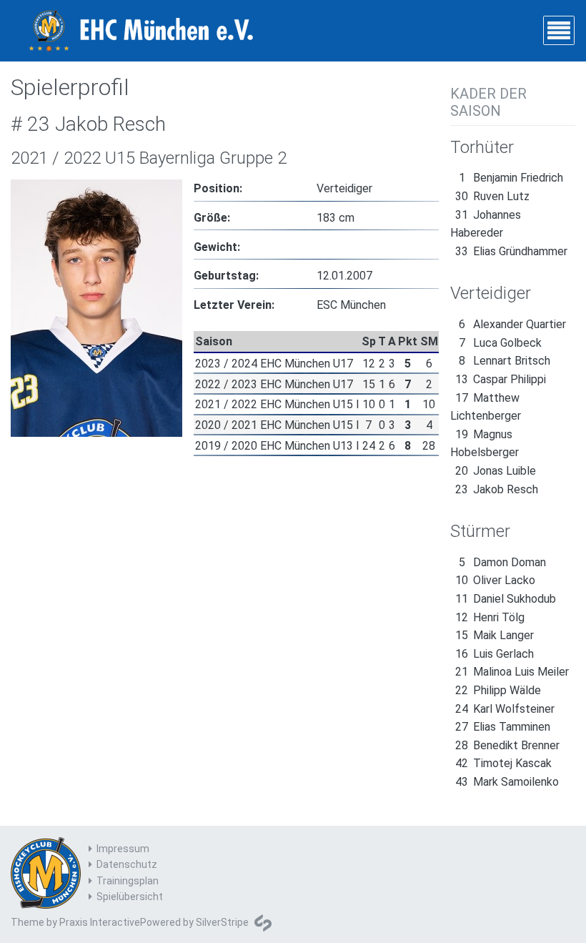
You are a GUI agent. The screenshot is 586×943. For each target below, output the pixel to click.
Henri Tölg (490, 617)
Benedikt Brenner (507, 745)
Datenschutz (126, 864)
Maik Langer (494, 635)
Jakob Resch (496, 489)
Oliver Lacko (495, 580)
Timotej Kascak (503, 763)
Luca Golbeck (500, 343)
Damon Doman (502, 562)
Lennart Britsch (504, 360)
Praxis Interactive (99, 922)
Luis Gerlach (494, 654)
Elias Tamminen (502, 727)
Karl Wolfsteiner (505, 709)
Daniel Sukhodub (505, 599)
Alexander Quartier (512, 324)
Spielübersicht (129, 896)
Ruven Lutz (492, 196)
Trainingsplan (127, 881)
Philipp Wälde (498, 690)
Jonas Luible (495, 471)
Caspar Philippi (500, 379)
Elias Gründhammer (511, 251)
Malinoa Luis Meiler (512, 671)
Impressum (122, 848)
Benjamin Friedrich (511, 177)
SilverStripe (222, 922)
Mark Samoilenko (507, 782)
